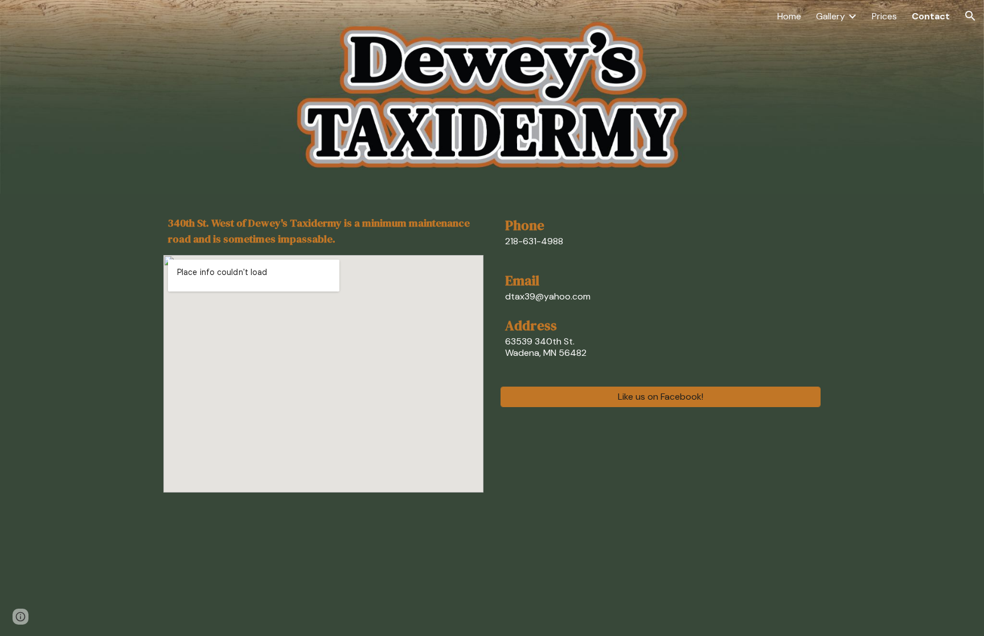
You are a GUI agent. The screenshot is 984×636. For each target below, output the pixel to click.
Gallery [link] (830, 16)
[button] (970, 16)
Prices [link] (884, 16)
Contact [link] (931, 16)
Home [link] (789, 16)
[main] (323, 231)
